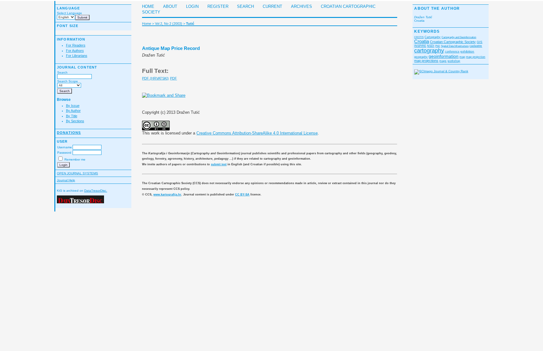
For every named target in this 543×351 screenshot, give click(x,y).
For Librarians (76, 56)
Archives (301, 6)
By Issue (73, 105)
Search (62, 72)
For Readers (75, 45)
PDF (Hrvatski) (155, 78)
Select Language (69, 13)
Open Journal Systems (77, 173)
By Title (71, 116)
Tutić (190, 23)
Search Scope (67, 81)
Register (217, 6)
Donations (69, 132)
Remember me (74, 159)
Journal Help (66, 180)
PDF (173, 78)
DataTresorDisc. (95, 190)
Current (272, 6)
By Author (73, 110)
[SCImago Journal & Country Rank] (441, 71)
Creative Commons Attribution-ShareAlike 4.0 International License (257, 133)
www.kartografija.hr (167, 194)
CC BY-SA (242, 194)
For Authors (75, 50)
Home (148, 6)
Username (64, 147)
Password (64, 152)
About (170, 6)
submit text (219, 164)
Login (192, 6)
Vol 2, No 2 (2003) (168, 23)
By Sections (75, 121)
